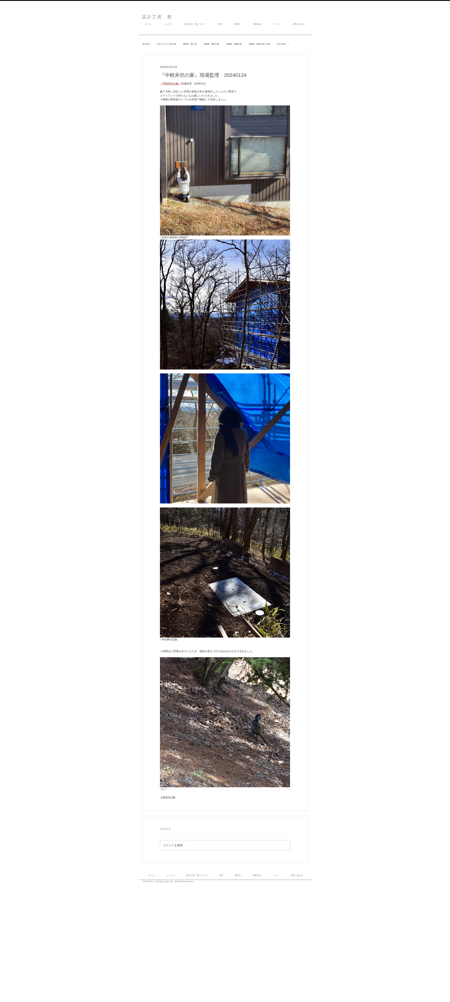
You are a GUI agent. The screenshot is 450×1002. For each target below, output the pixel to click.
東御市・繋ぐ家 (190, 44)
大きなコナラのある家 (166, 44)
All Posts (146, 44)
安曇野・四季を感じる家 (259, 44)
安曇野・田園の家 (234, 44)
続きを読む (282, 44)
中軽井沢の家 (168, 797)
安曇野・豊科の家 (211, 44)
